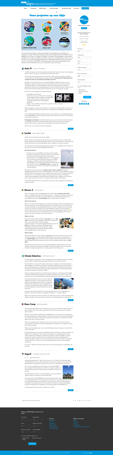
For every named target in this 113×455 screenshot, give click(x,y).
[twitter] (88, 104)
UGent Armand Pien (44, 452)
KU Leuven (32, 452)
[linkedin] (84, 104)
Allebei (80, 93)
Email (79, 61)
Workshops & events (53, 428)
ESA (64, 452)
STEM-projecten (52, 425)
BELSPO (68, 452)
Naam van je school (82, 73)
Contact (51, 421)
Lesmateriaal (52, 423)
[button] (56, 12)
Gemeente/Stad (81, 79)
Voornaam (80, 48)
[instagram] (82, 104)
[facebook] (80, 104)
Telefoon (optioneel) (82, 67)
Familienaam (81, 55)
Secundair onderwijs (83, 91)
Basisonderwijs (82, 89)
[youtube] (86, 104)
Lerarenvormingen (53, 426)
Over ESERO (52, 420)
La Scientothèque (37, 452)
